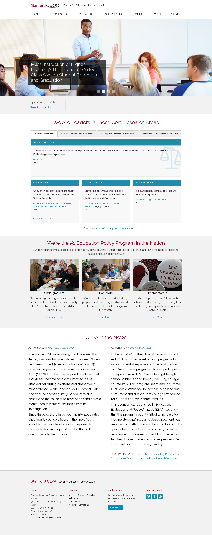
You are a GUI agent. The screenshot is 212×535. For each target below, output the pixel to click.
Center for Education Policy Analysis (84, 5)
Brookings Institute (140, 347)
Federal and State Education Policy (77, 133)
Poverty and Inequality (44, 133)
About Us (176, 14)
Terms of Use (75, 501)
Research (36, 14)
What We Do (85, 14)
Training (138, 14)
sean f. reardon (61, 206)
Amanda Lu (105, 203)
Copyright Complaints (79, 505)
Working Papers (114, 14)
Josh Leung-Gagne (144, 199)
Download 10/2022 (46, 218)
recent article (126, 404)
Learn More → (54, 317)
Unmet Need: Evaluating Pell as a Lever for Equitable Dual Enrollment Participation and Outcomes (105, 194)
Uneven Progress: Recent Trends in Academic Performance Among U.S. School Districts (54, 194)
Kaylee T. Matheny (41, 203)
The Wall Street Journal (60, 347)
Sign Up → (115, 507)
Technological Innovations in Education (160, 133)
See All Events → (42, 107)
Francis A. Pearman (42, 159)
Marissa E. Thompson (61, 203)
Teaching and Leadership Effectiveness (117, 133)
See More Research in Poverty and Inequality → (106, 228)
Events (157, 14)
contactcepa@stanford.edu (49, 518)
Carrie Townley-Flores (43, 206)
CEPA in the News (106, 337)
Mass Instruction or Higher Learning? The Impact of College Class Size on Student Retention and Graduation (64, 72)
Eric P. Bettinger (91, 203)
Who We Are (61, 14)
